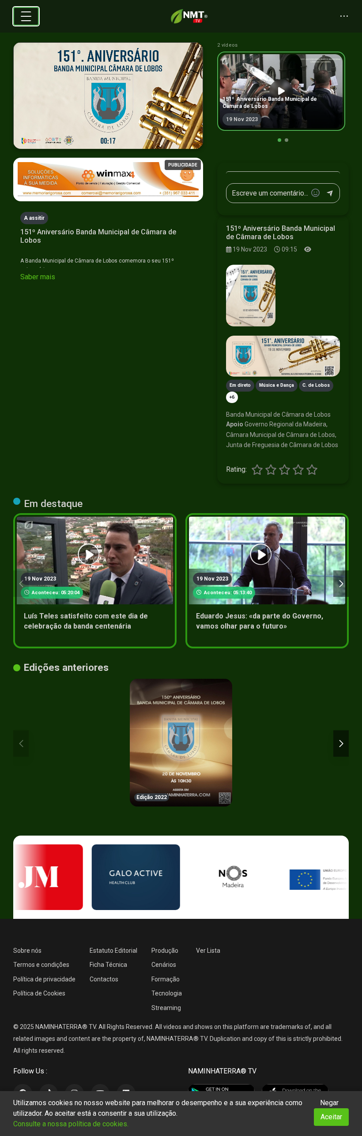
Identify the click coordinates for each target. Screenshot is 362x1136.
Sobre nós (27, 950)
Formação (165, 979)
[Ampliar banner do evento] (283, 356)
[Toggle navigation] (26, 16)
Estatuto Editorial (113, 950)
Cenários (163, 964)
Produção (164, 950)
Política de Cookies (39, 993)
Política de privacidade (44, 979)
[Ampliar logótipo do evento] (250, 295)
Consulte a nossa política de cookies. (70, 1124)
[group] (281, 91)
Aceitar (331, 1117)
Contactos (104, 979)
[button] (279, 140)
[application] (108, 95)
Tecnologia (166, 993)
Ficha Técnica (108, 964)
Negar (329, 1103)
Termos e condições (41, 964)
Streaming (166, 1007)
